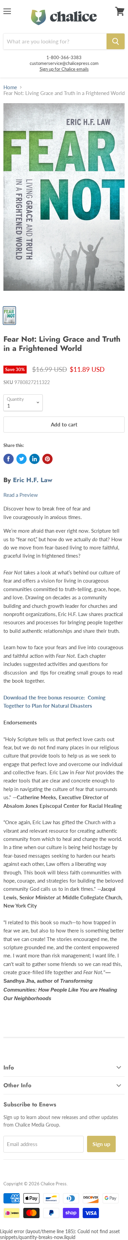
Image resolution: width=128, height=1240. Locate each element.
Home (10, 87)
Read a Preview (20, 495)
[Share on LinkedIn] (34, 459)
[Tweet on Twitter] (21, 459)
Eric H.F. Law (32, 480)
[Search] (115, 41)
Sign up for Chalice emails (64, 69)
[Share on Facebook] (8, 459)
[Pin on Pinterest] (47, 459)
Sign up (101, 1144)
